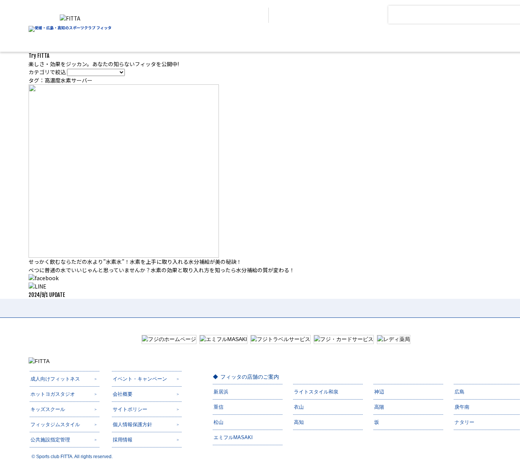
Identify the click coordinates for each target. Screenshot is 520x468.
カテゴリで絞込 (47, 72)
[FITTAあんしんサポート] (404, 39)
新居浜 (221, 392)
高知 (299, 422)
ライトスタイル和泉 (316, 392)
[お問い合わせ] (356, 15)
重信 (218, 407)
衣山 (299, 407)
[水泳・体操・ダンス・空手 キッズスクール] (302, 39)
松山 (218, 422)
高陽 (379, 407)
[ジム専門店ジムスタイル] (356, 39)
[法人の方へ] (239, 15)
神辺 (379, 392)
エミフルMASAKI (233, 437)
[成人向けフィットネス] (205, 39)
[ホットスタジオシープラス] (250, 39)
